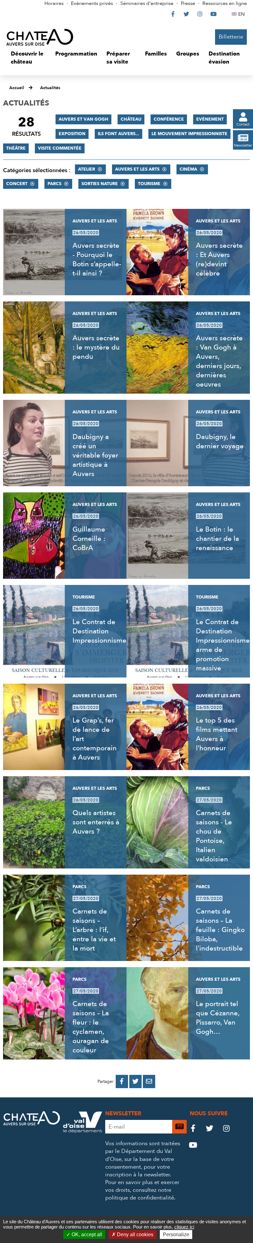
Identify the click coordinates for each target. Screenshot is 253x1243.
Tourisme (149, 184)
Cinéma (188, 169)
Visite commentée (59, 148)
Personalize (176, 1234)
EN (242, 14)
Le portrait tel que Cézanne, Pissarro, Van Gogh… (217, 1017)
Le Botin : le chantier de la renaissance (217, 539)
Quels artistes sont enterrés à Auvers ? (96, 822)
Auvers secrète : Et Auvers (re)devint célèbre (219, 259)
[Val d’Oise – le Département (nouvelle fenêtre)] (82, 1131)
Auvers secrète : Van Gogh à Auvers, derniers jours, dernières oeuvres (219, 361)
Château (131, 119)
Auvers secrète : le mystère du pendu (96, 347)
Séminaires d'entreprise (146, 3)
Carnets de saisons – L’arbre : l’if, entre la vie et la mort (94, 930)
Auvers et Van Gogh (83, 119)
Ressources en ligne (224, 3)
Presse (188, 3)
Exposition (72, 134)
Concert (16, 184)
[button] (28, 58)
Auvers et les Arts (137, 169)
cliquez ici (184, 1226)
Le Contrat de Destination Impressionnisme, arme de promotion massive (223, 645)
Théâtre (16, 148)
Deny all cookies (134, 1234)
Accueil (16, 88)
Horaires (54, 3)
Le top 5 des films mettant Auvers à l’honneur (216, 734)
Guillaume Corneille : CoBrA (89, 539)
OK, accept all (86, 1234)
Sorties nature (99, 184)
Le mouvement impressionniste (189, 134)
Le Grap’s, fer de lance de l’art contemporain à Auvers (95, 739)
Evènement (210, 119)
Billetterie (231, 37)
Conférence (169, 119)
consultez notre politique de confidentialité (139, 1194)
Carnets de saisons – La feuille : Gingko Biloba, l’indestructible (220, 930)
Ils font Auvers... (118, 134)
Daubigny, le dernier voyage (220, 441)
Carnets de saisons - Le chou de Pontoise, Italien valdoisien (214, 836)
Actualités (50, 88)
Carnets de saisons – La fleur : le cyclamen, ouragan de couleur (91, 1027)
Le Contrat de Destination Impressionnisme (99, 631)
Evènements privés (92, 3)
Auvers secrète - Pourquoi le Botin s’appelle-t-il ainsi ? (97, 259)
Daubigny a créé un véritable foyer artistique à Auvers (95, 455)
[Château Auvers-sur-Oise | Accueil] (39, 37)
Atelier (86, 169)
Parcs (54, 184)
